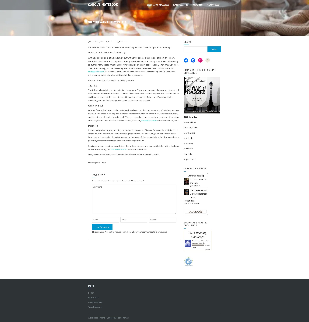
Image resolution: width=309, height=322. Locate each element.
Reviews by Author (181, 5)
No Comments (124, 42)
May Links (188, 143)
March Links (189, 133)
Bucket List (198, 5)
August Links (190, 159)
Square (110, 317)
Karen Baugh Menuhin (192, 203)
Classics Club (213, 5)
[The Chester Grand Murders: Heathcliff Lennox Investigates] (186, 191)
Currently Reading (196, 175)
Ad (105, 163)
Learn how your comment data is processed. (147, 232)
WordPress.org (95, 307)
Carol (110, 42)
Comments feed (95, 302)
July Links (188, 154)
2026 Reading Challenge (197, 234)
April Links (188, 138)
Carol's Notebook (103, 5)
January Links (190, 122)
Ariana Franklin (195, 186)
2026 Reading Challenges (158, 5)
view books (207, 249)
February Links (190, 127)
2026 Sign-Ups (190, 117)
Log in (91, 293)
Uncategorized (95, 163)
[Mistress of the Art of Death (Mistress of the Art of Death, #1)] (186, 181)
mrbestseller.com (96, 71)
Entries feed (93, 297)
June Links (188, 148)
